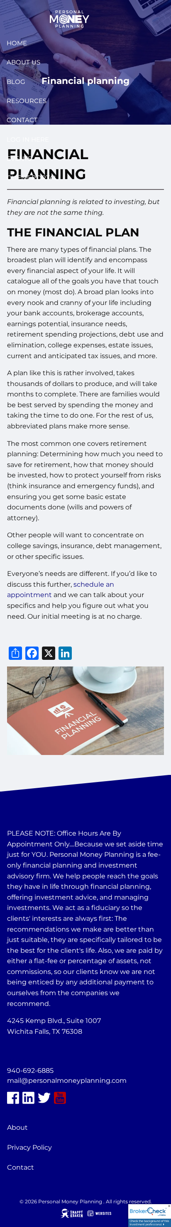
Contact (22, 120)
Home (17, 43)
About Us (23, 62)
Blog (16, 82)
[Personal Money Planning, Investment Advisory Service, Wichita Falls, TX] (28, 1051)
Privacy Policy (29, 1147)
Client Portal (32, 178)
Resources (26, 101)
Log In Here (28, 139)
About (17, 1127)
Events (19, 158)
